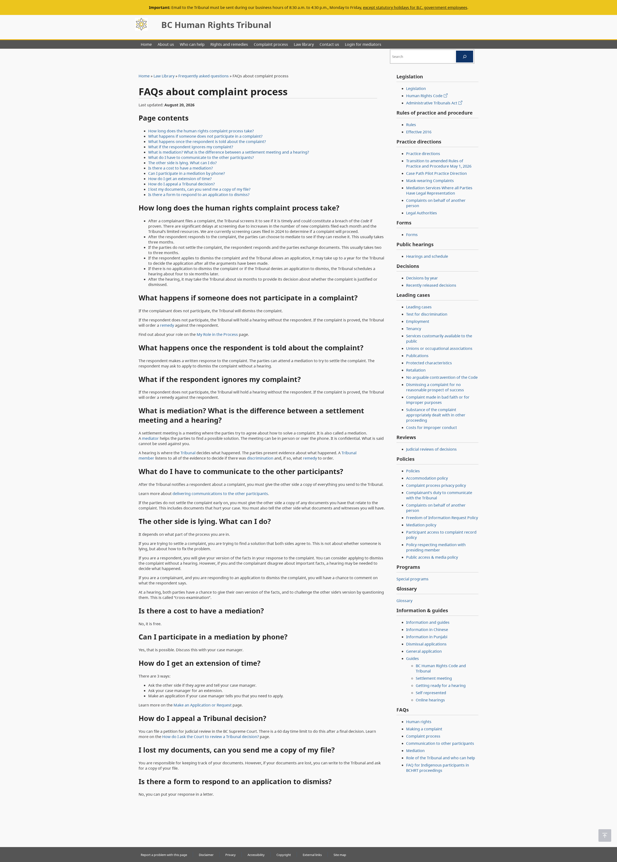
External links (312, 855)
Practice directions (423, 153)
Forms (412, 234)
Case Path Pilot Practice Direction (436, 173)
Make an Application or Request (203, 705)
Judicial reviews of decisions (431, 449)
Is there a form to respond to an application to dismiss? (198, 194)
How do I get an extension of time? (180, 178)
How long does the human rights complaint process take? (201, 131)
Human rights (418, 721)
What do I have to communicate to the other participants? (201, 157)
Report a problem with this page (164, 855)
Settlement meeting (434, 678)
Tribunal (188, 452)
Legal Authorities (421, 213)
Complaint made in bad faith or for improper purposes (437, 399)
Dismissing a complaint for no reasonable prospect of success (435, 387)
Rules (411, 124)
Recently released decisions (431, 285)
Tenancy (413, 328)
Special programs (412, 579)
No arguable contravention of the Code (442, 377)
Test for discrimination (426, 314)
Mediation (415, 750)
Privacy (230, 855)
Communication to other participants (440, 743)
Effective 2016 (418, 132)
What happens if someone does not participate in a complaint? (205, 136)
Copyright (283, 855)
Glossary (404, 600)
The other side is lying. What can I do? (182, 162)
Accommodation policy (427, 478)
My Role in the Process (217, 334)
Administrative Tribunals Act (431, 103)
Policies (413, 471)
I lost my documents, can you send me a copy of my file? (199, 189)
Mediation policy (421, 525)
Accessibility (256, 855)
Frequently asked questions (203, 76)
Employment (417, 321)
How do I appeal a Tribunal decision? (181, 184)
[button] (604, 835)
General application (424, 651)
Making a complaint (424, 729)
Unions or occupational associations (439, 348)
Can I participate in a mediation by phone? (186, 173)
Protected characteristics (429, 363)
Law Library (164, 76)
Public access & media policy (432, 557)
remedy (167, 325)
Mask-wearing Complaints (430, 180)
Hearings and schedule (427, 256)
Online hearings (430, 700)
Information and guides (427, 622)
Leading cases (419, 307)
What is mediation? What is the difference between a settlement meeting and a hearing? (228, 152)
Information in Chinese (427, 629)
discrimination (260, 458)
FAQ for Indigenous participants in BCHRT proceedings (437, 767)
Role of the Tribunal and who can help (440, 757)
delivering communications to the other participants (220, 493)
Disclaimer (206, 855)
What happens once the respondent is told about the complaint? (207, 141)
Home (144, 76)
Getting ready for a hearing (441, 685)
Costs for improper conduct (431, 427)
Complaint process (423, 736)
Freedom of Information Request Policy (442, 517)
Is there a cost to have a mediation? (180, 168)
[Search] (464, 56)
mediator (150, 438)
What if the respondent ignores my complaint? (190, 146)
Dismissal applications (426, 644)
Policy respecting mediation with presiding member (436, 547)
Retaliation (416, 370)
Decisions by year (422, 278)
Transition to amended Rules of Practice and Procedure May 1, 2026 (438, 163)
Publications (417, 355)
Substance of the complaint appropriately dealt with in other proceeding (435, 415)
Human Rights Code (424, 95)
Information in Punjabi (426, 636)
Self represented (431, 692)
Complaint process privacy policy (436, 485)
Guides (412, 658)
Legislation (416, 88)
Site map (340, 855)
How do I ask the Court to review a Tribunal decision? (210, 736)
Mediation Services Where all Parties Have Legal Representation (439, 190)
